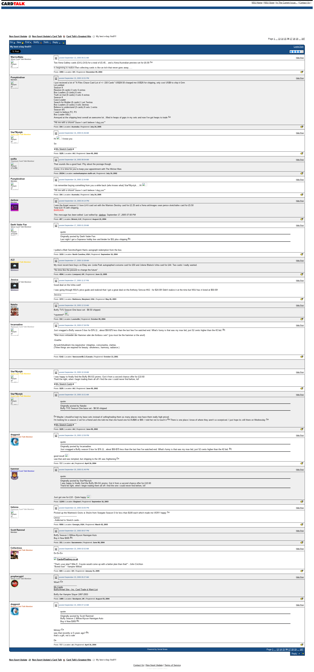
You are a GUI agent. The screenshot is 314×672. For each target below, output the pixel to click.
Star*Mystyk (17, 132)
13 (279, 39)
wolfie (14, 159)
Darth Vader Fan (19, 224)
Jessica (14, 280)
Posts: (58, 72)
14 (282, 39)
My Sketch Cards (64, 149)
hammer (15, 469)
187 (303, 39)
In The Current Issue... (286, 2)
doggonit (15, 434)
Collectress (16, 548)
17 (291, 39)
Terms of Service (173, 665)
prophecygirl (17, 576)
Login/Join (298, 46)
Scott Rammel (18, 530)
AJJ (12, 260)
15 (285, 39)
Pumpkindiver (18, 77)
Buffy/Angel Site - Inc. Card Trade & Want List (76, 589)
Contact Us (304, 2)
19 (297, 39)
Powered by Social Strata (157, 649)
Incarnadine (17, 324)
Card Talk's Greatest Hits (78, 36)
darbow (14, 200)
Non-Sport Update (18, 36)
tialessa (14, 507)
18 (294, 39)
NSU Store (269, 2)
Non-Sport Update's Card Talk (47, 36)
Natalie (14, 304)
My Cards (58, 587)
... (277, 39)
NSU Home (257, 2)
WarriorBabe (17, 57)
